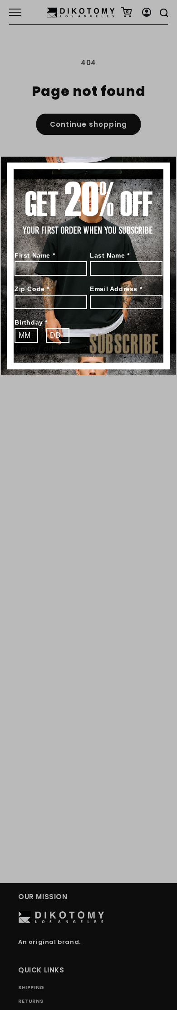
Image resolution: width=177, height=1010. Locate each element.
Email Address (116, 288)
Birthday (31, 322)
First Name (35, 255)
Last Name (110, 255)
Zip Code (32, 288)
